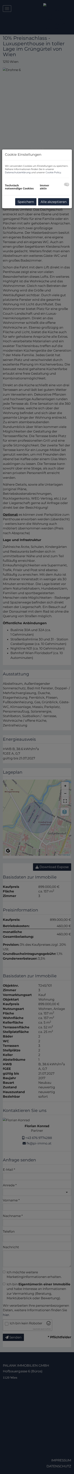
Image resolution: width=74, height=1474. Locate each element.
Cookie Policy (53, 172)
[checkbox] (66, 184)
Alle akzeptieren (54, 202)
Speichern (26, 202)
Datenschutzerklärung (18, 172)
